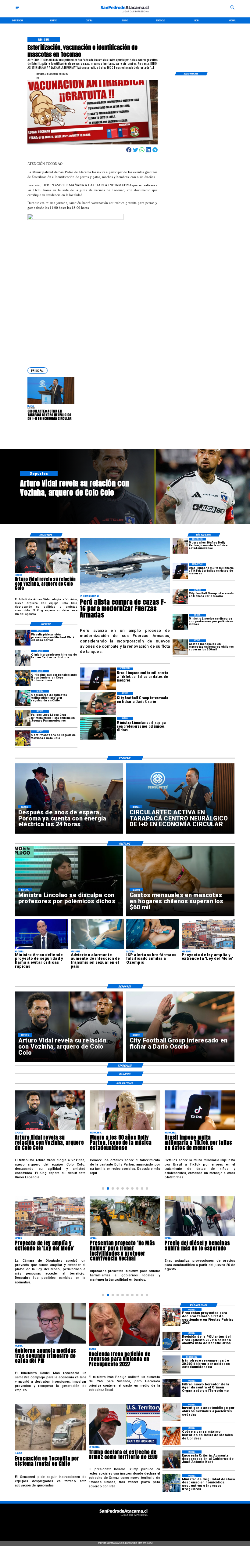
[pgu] (171, 1341)
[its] (97, 948)
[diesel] (200, 1235)
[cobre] (171, 1436)
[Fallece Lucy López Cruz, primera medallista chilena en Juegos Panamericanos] (22, 718)
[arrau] (41, 948)
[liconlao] (180, 622)
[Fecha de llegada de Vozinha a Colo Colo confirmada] (22, 738)
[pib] (50, 1343)
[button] (37, 370)
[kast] (171, 1459)
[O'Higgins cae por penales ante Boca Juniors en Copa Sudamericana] (22, 678)
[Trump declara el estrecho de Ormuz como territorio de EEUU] (124, 1444)
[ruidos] (125, 1235)
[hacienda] (124, 1346)
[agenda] (171, 1388)
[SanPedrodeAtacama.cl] (17, 9)
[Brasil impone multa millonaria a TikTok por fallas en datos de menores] (180, 571)
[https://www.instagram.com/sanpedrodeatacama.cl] (125, 1525)
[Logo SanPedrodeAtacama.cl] (125, 14)
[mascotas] (180, 647)
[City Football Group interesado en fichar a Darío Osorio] (180, 596)
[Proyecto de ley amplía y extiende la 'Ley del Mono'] (208, 948)
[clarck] (22, 657)
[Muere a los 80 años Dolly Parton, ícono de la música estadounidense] (180, 546)
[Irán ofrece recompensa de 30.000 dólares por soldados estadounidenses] (171, 1364)
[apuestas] (22, 698)
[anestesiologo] (171, 1412)
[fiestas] (171, 1317)
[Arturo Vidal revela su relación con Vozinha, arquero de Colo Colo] (50, 1129)
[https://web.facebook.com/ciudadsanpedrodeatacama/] (100, 1525)
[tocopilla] (50, 1450)
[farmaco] (152, 948)
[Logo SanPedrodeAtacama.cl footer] (124, 1517)
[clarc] (22, 637)
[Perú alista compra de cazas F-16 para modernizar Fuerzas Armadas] (125, 592)
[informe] (171, 1483)
